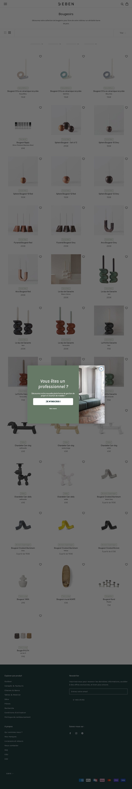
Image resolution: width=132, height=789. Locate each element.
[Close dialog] (101, 368)
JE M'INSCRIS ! (53, 401)
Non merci (53, 408)
